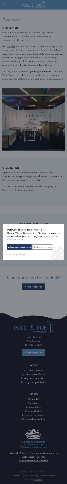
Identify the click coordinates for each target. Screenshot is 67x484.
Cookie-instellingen (42, 247)
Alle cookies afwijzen (16, 254)
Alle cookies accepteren (19, 247)
